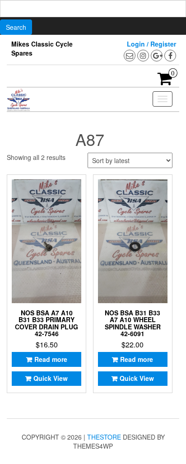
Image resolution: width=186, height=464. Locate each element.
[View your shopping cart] (165, 81)
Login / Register (151, 43)
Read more (50, 359)
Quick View (50, 378)
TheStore (104, 436)
